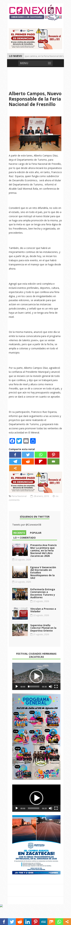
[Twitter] (28, 455)
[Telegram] (15, 461)
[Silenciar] (50, 686)
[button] (36, 676)
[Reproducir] (16, 686)
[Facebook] (15, 455)
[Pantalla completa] (56, 686)
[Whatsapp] (41, 455)
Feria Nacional (19, 496)
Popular (35, 532)
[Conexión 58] (35, 12)
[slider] (33, 686)
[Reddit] (28, 461)
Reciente (19, 532)
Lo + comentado (24, 537)
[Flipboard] (41, 461)
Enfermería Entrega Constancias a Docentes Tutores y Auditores (42, 593)
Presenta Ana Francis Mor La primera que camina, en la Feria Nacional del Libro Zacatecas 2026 (43, 550)
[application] (36, 676)
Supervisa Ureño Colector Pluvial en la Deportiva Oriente (43, 628)
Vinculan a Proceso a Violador (43, 610)
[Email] (53, 461)
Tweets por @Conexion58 (26, 524)
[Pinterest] (53, 455)
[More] (15, 468)
